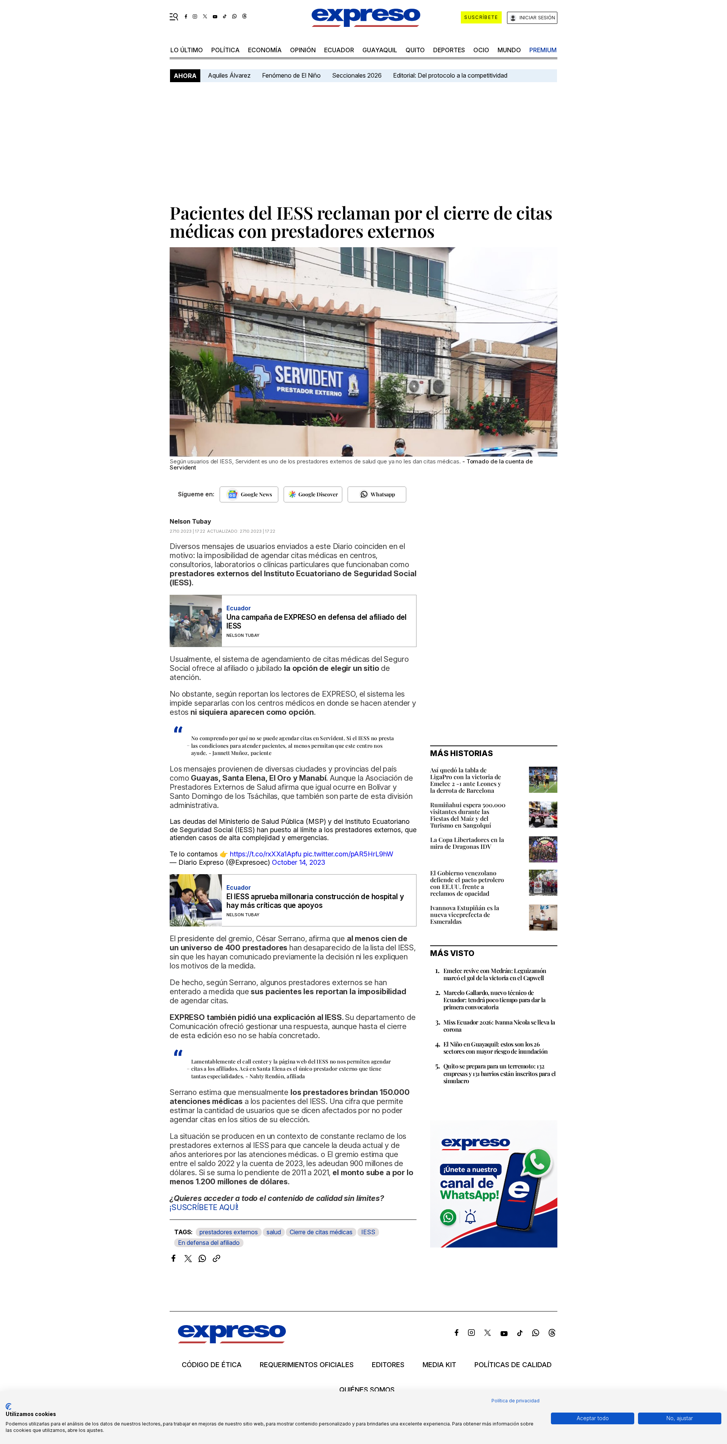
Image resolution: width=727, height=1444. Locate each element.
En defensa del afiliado (209, 1242)
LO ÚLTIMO (186, 50)
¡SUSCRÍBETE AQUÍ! (204, 1207)
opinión (303, 50)
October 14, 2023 (298, 862)
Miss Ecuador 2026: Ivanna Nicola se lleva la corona (499, 1025)
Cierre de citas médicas (321, 1232)
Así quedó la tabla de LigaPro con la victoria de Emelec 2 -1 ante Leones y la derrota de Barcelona (465, 780)
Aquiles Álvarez (229, 75)
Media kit (439, 1364)
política (225, 50)
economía (265, 50)
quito (415, 50)
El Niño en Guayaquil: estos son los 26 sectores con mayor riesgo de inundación (495, 1047)
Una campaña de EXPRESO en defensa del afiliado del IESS (316, 621)
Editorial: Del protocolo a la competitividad (451, 75)
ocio (481, 50)
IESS (368, 1232)
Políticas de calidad (513, 1364)
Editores (388, 1364)
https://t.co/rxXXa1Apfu (265, 854)
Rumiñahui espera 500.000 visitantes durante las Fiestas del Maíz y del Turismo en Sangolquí (467, 815)
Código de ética (212, 1364)
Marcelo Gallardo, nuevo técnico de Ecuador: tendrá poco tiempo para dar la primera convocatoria (494, 1000)
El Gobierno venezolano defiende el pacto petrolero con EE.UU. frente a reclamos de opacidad (467, 883)
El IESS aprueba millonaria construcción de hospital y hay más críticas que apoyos (315, 901)
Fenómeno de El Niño (291, 75)
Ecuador (339, 50)
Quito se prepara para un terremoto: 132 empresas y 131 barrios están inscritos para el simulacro (499, 1073)
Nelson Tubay (190, 521)
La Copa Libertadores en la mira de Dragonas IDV (467, 843)
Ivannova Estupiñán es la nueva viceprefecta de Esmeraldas (464, 914)
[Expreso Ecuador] (232, 1341)
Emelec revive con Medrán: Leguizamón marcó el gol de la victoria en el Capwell (494, 974)
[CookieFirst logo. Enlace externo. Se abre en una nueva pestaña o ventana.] (8, 1406)
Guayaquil (379, 50)
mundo (509, 50)
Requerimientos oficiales (307, 1364)
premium (543, 50)
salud (274, 1232)
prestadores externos (229, 1232)
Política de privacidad (515, 1400)
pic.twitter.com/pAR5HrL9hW (348, 854)
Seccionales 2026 (357, 75)
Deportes (449, 50)
